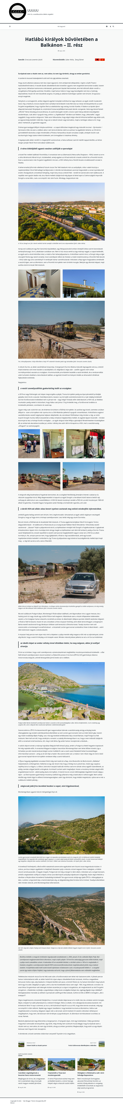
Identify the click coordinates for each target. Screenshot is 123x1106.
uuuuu (32, 10)
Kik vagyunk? (61, 26)
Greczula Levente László (33, 60)
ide (54, 78)
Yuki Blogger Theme (29, 1101)
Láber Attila (69, 60)
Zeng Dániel (79, 60)
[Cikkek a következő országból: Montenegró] (102, 59)
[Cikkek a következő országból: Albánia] (97, 59)
